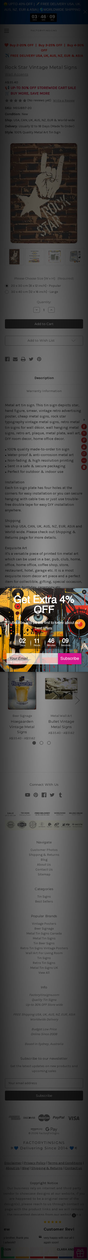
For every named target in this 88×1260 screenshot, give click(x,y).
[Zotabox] (85, 668)
